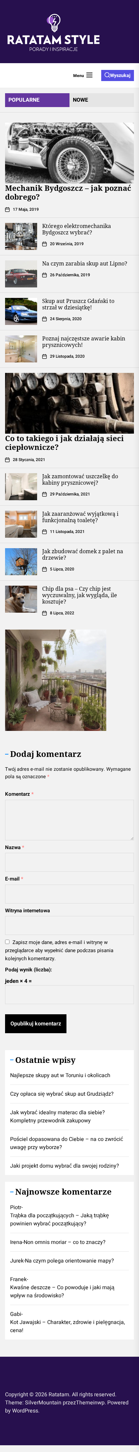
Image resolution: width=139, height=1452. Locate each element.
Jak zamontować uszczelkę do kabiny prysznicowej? (80, 479)
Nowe (80, 100)
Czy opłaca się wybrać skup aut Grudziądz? (62, 1094)
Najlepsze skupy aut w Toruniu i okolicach (60, 1075)
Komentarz (19, 794)
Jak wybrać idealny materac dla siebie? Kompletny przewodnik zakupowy (57, 1117)
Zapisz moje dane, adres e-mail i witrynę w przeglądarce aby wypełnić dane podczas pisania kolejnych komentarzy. (59, 950)
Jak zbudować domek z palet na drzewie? (82, 554)
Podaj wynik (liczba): (28, 969)
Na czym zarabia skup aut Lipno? (84, 263)
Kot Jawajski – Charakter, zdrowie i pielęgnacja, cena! (67, 1326)
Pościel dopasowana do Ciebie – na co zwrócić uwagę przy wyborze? (66, 1143)
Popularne (23, 100)
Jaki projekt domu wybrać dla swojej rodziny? (64, 1166)
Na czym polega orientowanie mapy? (69, 1261)
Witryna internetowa (27, 910)
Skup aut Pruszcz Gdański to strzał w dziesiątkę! (78, 304)
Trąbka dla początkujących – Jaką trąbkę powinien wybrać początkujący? (59, 1220)
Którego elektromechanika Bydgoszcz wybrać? (76, 229)
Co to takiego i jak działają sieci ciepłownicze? (64, 442)
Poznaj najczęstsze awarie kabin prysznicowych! (83, 342)
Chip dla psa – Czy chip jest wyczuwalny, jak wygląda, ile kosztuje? (79, 595)
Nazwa (14, 847)
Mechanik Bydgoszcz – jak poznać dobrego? (68, 192)
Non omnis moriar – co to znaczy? (65, 1242)
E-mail (14, 879)
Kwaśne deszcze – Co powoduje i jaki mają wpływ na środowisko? (62, 1291)
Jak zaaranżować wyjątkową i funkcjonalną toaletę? (80, 517)
